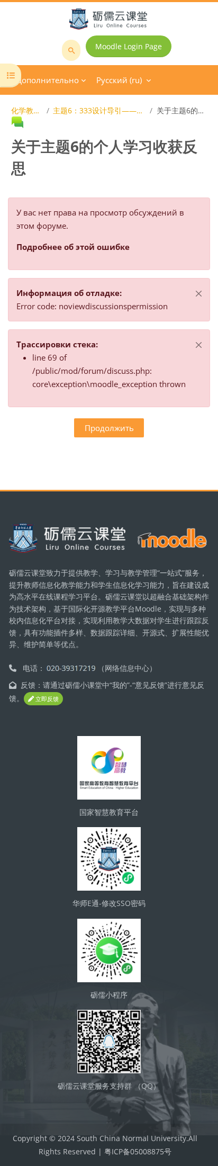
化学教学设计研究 (27, 110)
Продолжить (109, 428)
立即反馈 (46, 699)
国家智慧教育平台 (109, 812)
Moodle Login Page (128, 46)
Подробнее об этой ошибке (73, 246)
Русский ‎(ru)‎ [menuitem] (119, 80)
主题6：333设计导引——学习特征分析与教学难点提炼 (99, 110)
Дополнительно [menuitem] (47, 80)
